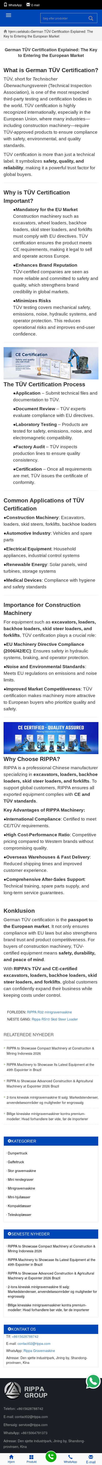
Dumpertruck (17, 1153)
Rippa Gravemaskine (39, 1350)
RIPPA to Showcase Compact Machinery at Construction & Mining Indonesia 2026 (51, 1248)
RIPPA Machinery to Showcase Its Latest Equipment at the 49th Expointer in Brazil (51, 1262)
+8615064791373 (34, 1432)
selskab (23, 31)
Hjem (11, 1462)
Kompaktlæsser (19, 1205)
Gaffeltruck (16, 1161)
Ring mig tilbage (51, 1457)
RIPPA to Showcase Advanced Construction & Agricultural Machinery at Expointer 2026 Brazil (51, 1275)
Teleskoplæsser (19, 1214)
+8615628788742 (25, 1336)
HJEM (12, 31)
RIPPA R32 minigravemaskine (49, 1012)
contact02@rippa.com (34, 1343)
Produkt (32, 1462)
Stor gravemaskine (22, 1170)
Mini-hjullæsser (19, 1197)
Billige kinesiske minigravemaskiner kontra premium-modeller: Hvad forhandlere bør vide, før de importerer (48, 1307)
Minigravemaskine (21, 1188)
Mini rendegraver (20, 1179)
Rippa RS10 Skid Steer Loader (55, 1019)
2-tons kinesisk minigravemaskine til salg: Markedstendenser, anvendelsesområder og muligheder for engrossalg (52, 1291)
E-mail (35, 5)
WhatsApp (15, 5)
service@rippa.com (33, 1424)
